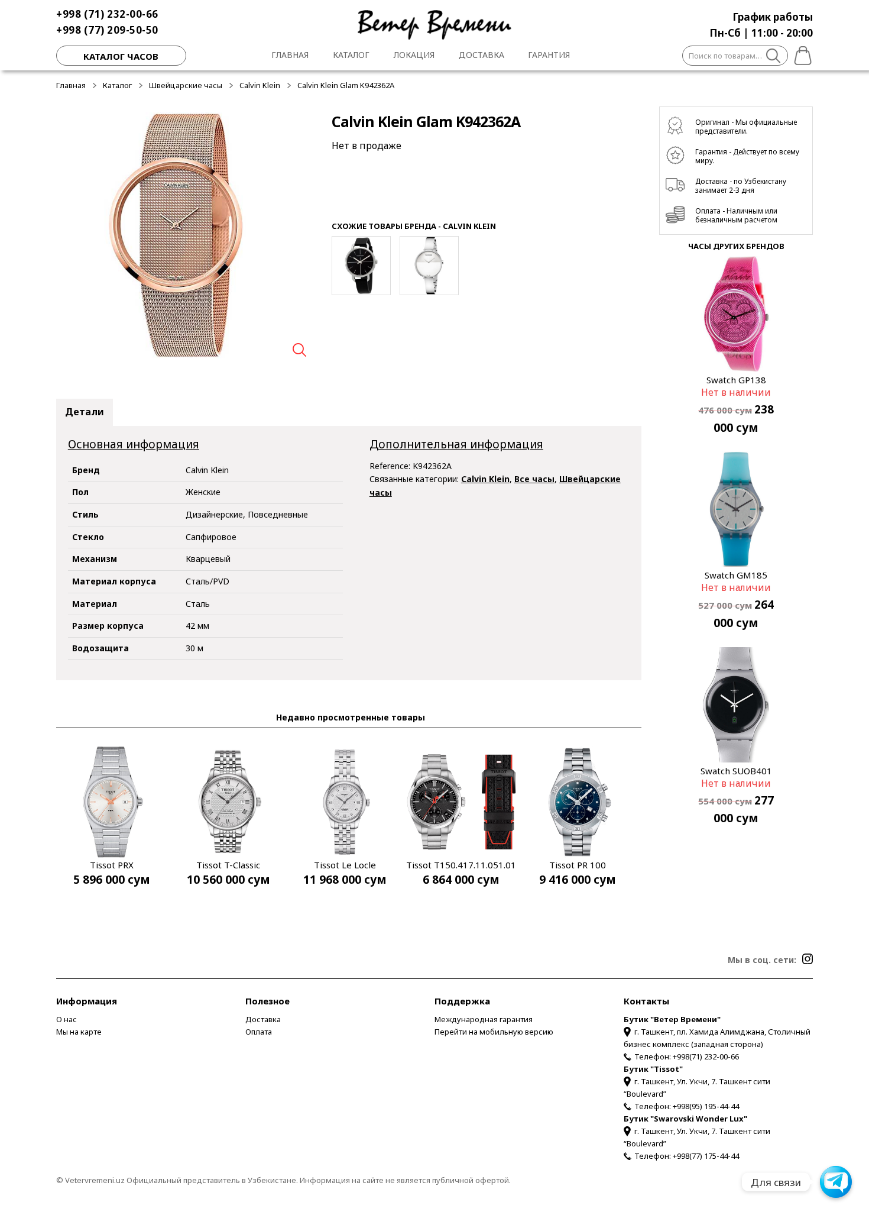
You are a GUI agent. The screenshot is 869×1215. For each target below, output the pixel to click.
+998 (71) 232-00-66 (107, 14)
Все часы (534, 478)
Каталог (351, 54)
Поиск (773, 57)
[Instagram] (807, 959)
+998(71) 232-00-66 (706, 1056)
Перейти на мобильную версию (493, 1031)
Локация (414, 54)
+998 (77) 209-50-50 (107, 30)
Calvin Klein (259, 85)
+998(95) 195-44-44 (706, 1106)
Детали (84, 411)
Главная (290, 54)
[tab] (84, 412)
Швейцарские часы (185, 85)
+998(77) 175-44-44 (706, 1156)
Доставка (481, 54)
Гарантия (549, 54)
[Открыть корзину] (800, 54)
